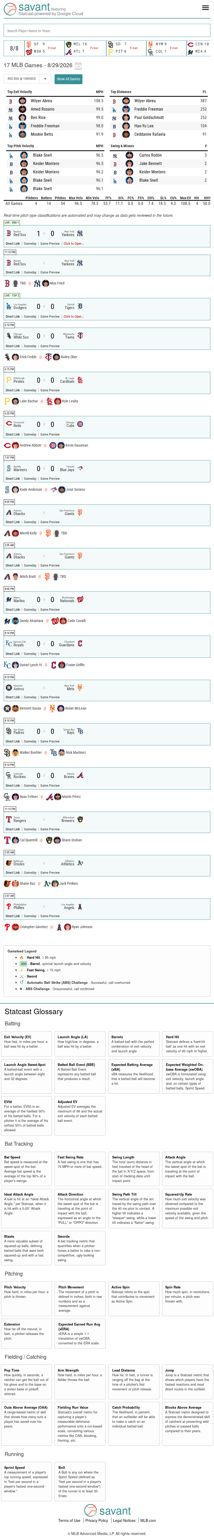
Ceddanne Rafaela (149, 134)
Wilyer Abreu (41, 100)
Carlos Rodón (150, 155)
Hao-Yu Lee (144, 125)
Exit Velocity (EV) (17, 1037)
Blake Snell (42, 155)
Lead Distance (123, 1370)
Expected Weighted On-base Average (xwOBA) (185, 1067)
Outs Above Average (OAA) (25, 1407)
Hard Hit (33, 957)
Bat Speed (12, 1157)
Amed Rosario (42, 109)
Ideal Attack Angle (18, 1194)
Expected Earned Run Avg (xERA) (79, 1326)
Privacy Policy (97, 1520)
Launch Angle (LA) (73, 1037)
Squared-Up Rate (178, 1194)
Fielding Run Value (73, 1407)
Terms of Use (69, 1520)
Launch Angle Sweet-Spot (24, 1064)
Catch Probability (126, 1407)
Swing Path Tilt (124, 1194)
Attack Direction (70, 1194)
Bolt (61, 1467)
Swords (64, 1236)
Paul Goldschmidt (149, 117)
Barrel (35, 963)
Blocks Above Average (183, 1407)
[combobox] (107, 30)
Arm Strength (68, 1370)
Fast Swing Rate (71, 1157)
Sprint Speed (14, 1467)
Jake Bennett (150, 163)
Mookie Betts (42, 134)
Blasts (9, 1236)
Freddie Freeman (45, 125)
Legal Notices (124, 1520)
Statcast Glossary (34, 1011)
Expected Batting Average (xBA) (132, 1067)
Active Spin (120, 1287)
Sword (32, 976)
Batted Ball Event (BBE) (76, 1064)
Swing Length (123, 1157)
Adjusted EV (67, 1101)
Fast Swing (36, 970)
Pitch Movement (71, 1287)
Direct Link (13, 243)
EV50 (8, 1101)
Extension (12, 1324)
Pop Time (11, 1370)
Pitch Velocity (15, 1287)
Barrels (117, 1037)
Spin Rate (173, 1287)
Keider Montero (46, 163)
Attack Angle (175, 1157)
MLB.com (148, 1520)
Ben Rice (38, 117)
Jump (169, 1370)
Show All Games (68, 79)
